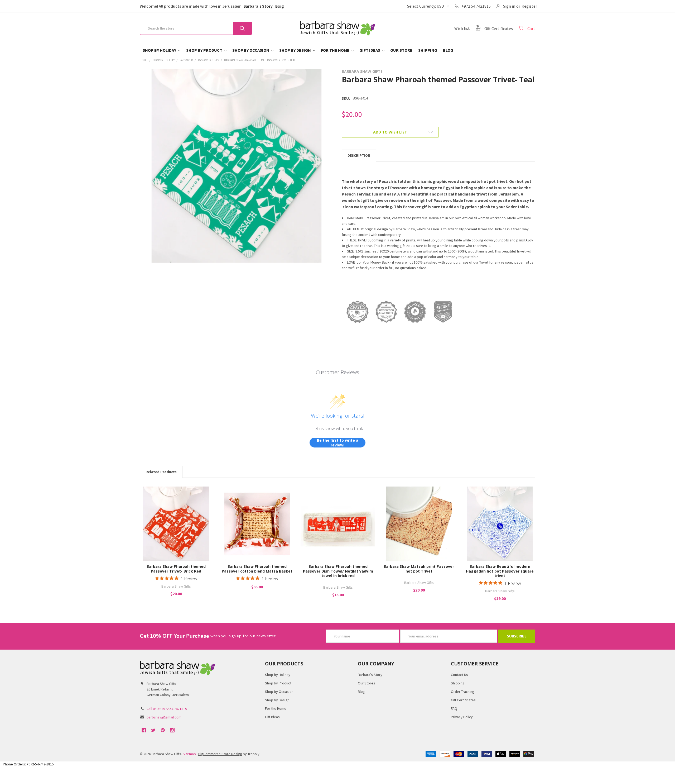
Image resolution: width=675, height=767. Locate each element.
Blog (279, 6)
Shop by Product (204, 50)
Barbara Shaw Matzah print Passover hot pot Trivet (419, 569)
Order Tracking (462, 691)
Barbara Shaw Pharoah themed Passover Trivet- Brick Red (176, 569)
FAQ (454, 708)
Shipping (427, 50)
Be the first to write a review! (337, 442)
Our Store (401, 50)
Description (359, 155)
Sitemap (189, 753)
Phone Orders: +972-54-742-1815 (28, 764)
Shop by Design (295, 50)
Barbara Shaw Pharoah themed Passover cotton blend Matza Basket (257, 569)
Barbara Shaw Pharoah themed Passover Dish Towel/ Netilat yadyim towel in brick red (338, 571)
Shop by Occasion (251, 50)
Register (529, 6)
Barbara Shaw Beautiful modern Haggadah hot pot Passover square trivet (500, 571)
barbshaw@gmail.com (164, 717)
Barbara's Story (258, 6)
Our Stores (366, 683)
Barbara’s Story (370, 674)
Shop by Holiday (160, 50)
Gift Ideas (370, 50)
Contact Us (459, 674)
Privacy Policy (462, 716)
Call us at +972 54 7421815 (167, 708)
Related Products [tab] (161, 471)
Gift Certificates (463, 700)
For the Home (335, 50)
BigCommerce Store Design (220, 753)
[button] (337, 764)
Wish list (462, 28)
